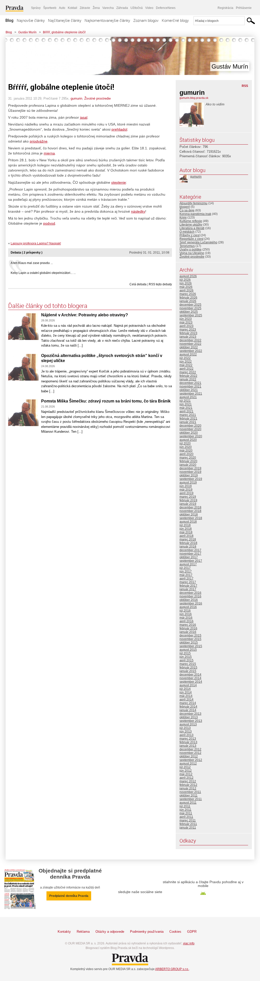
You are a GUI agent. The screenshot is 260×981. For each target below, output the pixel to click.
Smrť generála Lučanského (198, 242)
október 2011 (189, 795)
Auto (62, 8)
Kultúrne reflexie (191, 221)
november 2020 (190, 429)
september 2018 (191, 518)
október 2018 (189, 514)
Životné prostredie (97, 98)
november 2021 (190, 386)
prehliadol (119, 129)
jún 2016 (186, 614)
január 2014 (188, 710)
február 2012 (188, 785)
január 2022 (188, 379)
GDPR (192, 931)
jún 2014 (186, 692)
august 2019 (188, 482)
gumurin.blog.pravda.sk (194, 97)
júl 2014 (185, 689)
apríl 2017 (186, 578)
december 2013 (190, 713)
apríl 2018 (186, 536)
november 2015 (190, 639)
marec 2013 (188, 738)
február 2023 (188, 333)
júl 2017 (185, 568)
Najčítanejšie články (64, 20)
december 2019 (190, 468)
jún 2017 (186, 571)
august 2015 (188, 649)
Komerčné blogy (175, 20)
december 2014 (190, 674)
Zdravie (85, 8)
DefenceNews (165, 8)
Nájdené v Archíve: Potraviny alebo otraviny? (84, 315)
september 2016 (191, 603)
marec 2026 (188, 294)
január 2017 (188, 589)
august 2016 (188, 607)
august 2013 (188, 724)
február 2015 (188, 667)
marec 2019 (188, 497)
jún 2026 (186, 283)
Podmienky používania (147, 931)
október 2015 (189, 642)
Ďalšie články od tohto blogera (47, 306)
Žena (96, 8)
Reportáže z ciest (191, 239)
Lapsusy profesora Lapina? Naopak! (36, 243)
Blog (9, 20)
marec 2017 (188, 582)
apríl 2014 (186, 699)
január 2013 (188, 746)
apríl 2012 (186, 778)
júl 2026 (185, 280)
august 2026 (188, 276)
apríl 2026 (186, 290)
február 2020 (188, 461)
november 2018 (190, 511)
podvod (49, 223)
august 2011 (188, 802)
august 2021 (188, 397)
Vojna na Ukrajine (192, 253)
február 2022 (188, 376)
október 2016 (189, 600)
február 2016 (188, 628)
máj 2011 (186, 813)
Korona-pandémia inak (195, 214)
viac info (188, 943)
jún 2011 (185, 810)
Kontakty (64, 931)
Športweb (49, 8)
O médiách (187, 231)
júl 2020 (185, 443)
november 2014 (190, 678)
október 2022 (189, 347)
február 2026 (188, 297)
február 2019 (188, 500)
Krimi (183, 217)
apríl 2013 (186, 735)
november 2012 (190, 753)
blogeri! (185, 207)
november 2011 (190, 792)
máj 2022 (186, 365)
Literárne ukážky (191, 224)
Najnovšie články (31, 20)
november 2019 (190, 472)
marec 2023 (188, 329)
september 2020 (191, 436)
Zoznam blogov (145, 20)
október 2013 (189, 717)
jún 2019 (186, 486)
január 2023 (188, 336)
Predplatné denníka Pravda (68, 896)
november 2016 (190, 596)
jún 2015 (186, 657)
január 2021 (188, 422)
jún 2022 (186, 361)
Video (149, 8)
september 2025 (191, 315)
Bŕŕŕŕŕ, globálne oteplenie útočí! (64, 32)
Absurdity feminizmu (193, 203)
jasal (83, 117)
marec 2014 (188, 703)
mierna (49, 153)
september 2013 (191, 721)
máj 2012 (186, 774)
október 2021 (189, 390)
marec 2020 (188, 457)
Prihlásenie (244, 8)
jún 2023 (186, 319)
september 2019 (191, 479)
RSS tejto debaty (160, 284)
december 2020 (190, 425)
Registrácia (225, 8)
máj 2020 (186, 450)
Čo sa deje (187, 210)
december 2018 (190, 507)
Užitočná (137, 8)
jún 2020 (186, 447)
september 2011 (191, 799)
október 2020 (189, 432)
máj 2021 (186, 408)
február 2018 (188, 543)
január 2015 (188, 671)
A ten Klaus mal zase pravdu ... (32, 263)
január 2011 (188, 827)
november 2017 (190, 553)
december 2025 (190, 304)
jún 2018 (186, 529)
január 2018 (188, 546)
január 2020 (188, 464)
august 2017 (188, 564)
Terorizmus (187, 246)
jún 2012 (186, 770)
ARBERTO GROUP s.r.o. (172, 969)
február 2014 (188, 706)
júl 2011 (185, 806)
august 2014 (188, 685)
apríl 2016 (186, 621)
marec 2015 (188, 664)
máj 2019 (186, 489)
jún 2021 (186, 404)
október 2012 (189, 756)
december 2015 (190, 635)
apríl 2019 (186, 493)
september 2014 (191, 681)
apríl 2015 (186, 660)
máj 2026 (186, 287)
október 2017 (189, 557)
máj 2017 (186, 575)
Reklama (83, 931)
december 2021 (190, 383)
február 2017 (188, 585)
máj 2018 (186, 532)
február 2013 (188, 742)
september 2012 (191, 760)
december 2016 (190, 593)
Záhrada (122, 8)
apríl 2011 (186, 817)
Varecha (108, 8)
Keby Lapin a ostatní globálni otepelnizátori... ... (43, 273)
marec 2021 (188, 415)
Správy (36, 8)
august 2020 (188, 440)
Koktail (72, 8)
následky (138, 211)
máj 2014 (186, 696)
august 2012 (188, 763)
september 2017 (191, 561)
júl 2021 (185, 400)
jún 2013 (186, 731)
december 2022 (190, 340)
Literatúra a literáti (192, 228)
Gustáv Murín (27, 32)
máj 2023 (186, 322)
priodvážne (38, 141)
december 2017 (190, 550)
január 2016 (188, 632)
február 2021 (188, 418)
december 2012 (190, 749)
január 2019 (188, 504)
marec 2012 (188, 781)
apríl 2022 (186, 368)
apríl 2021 (186, 411)
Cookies (175, 931)
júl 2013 (185, 728)
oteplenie (118, 182)
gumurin (76, 98)
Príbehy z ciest (190, 235)
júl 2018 (185, 525)
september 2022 (191, 351)
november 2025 (190, 308)
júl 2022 (185, 358)
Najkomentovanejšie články (107, 20)
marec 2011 (188, 820)
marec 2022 (188, 372)
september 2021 (191, 393)
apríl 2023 (186, 326)
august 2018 (188, 521)
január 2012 (188, 788)
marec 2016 (188, 625)
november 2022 (190, 344)
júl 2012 (185, 767)
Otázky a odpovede (109, 931)
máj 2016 (186, 617)
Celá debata (138, 284)
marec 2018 (188, 539)
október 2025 (189, 312)
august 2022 (188, 354)
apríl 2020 (186, 454)
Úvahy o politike (191, 249)
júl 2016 (185, 610)
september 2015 (191, 646)
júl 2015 (185, 653)
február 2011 (188, 824)
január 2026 (188, 301)
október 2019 (189, 475)
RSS (245, 86)
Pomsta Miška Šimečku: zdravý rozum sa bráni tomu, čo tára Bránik (106, 401)
